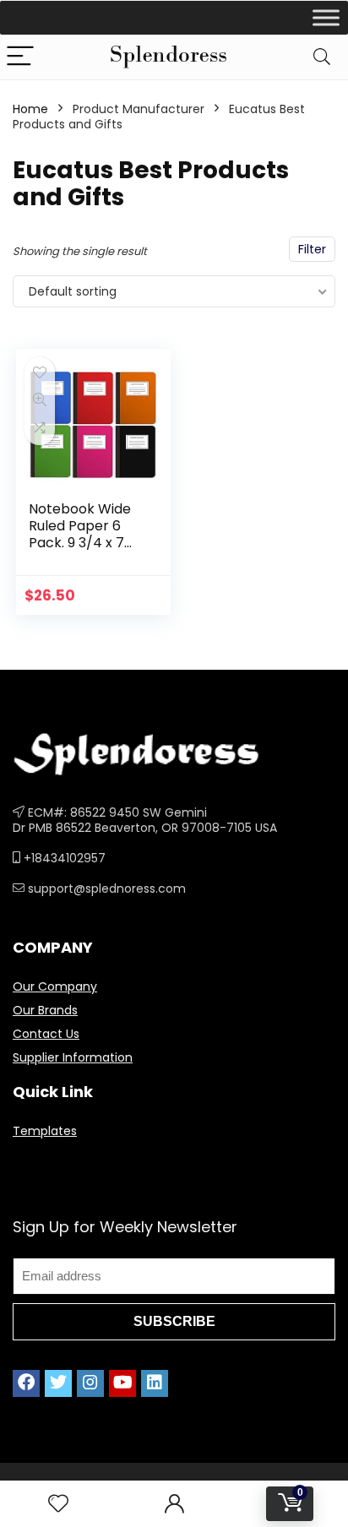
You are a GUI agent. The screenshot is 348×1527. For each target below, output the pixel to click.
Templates (45, 1130)
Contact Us (46, 1033)
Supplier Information (73, 1057)
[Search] (322, 57)
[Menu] (20, 57)
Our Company (55, 986)
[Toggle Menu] (326, 17)
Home (30, 109)
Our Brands (45, 1010)
